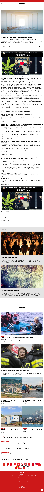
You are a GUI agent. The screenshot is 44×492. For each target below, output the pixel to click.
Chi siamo (22, 483)
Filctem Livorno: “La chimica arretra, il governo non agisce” (9, 401)
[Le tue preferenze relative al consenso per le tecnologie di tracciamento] (42, 490)
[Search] (15, 1)
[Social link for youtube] (23, 472)
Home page (2, 8)
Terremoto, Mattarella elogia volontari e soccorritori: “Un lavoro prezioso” (17, 437)
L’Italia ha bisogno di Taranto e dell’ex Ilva (32, 429)
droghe (4, 220)
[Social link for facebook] (20, 472)
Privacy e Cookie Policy (22, 489)
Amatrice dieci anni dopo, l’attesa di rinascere (11, 453)
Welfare (10, 8)
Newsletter (11, 1)
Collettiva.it (22, 474)
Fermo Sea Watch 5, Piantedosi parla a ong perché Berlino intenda (17, 337)
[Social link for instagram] (21, 472)
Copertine (6, 8)
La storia (22, 488)
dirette (8, 220)
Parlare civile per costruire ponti (10, 290)
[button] (38, 46)
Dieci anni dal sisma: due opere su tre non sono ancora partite (15, 448)
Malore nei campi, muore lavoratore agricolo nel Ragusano (14, 443)
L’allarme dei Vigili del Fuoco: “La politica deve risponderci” (15, 370)
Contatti (2, 1)
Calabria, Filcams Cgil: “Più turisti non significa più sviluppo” (14, 459)
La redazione (7, 1)
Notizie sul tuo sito (22, 487)
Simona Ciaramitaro (3, 339)
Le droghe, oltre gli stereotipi (9, 257)
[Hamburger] (1, 4)
